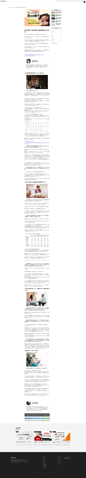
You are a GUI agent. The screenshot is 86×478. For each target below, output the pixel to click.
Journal (59, 462)
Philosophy (60, 459)
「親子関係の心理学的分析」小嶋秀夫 (29, 141)
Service (59, 461)
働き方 (17, 431)
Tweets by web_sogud (54, 43)
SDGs (44, 458)
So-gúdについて (34, 472)
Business (52, 37)
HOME (59, 458)
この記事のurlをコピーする (37, 420)
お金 (35, 431)
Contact (59, 464)
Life (51, 33)
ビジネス (54, 431)
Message (60, 460)
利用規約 (48, 472)
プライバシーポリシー (43, 472)
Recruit (59, 463)
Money (52, 41)
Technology (53, 39)
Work (52, 35)
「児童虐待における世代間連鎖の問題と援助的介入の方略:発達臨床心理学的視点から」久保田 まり (34, 54)
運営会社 (39, 472)
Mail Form (68, 458)
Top (84, 476)
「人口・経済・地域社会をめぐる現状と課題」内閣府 (30, 55)
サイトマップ (51, 472)
